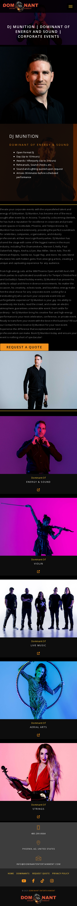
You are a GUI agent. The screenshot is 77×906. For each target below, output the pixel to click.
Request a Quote (24, 347)
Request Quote (41, 873)
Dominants (23, 873)
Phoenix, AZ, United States (38, 848)
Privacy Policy (60, 873)
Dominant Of (38, 477)
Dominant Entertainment (42, 890)
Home (11, 873)
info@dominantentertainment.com (38, 864)
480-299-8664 (38, 833)
